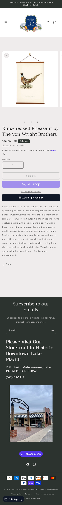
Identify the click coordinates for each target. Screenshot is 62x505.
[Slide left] (24, 122)
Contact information (32, 498)
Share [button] (8, 264)
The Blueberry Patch (19, 489)
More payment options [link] (31, 191)
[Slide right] (37, 122)
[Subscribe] (52, 330)
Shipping (5, 145)
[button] (6, 22)
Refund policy (52, 489)
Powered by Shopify (36, 489)
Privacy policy (16, 494)
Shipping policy (48, 494)
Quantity (6, 159)
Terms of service (32, 494)
